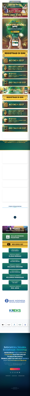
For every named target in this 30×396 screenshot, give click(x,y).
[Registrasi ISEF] (15, 53)
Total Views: (7, 375)
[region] (15, 10)
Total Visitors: (13, 375)
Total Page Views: (20, 375)
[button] (3, 10)
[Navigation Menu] (19, 1)
